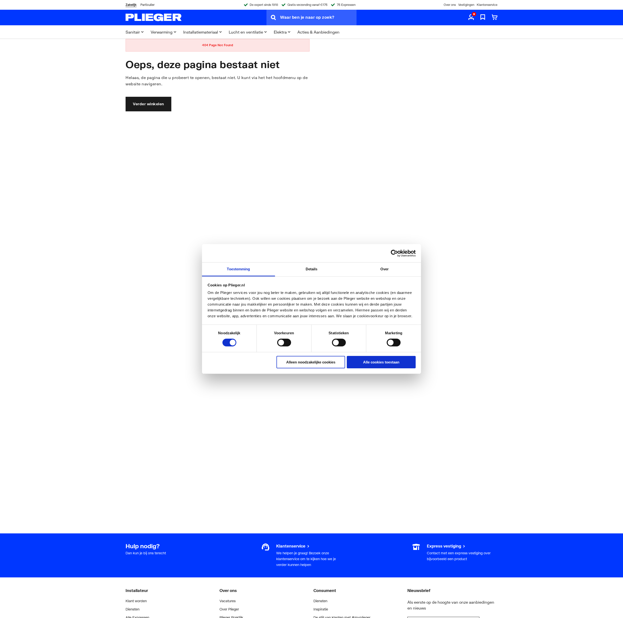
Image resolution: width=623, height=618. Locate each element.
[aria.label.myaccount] (471, 17)
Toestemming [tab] (238, 269)
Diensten (132, 609)
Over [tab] (384, 269)
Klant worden (136, 601)
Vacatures (228, 601)
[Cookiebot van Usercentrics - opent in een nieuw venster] (394, 253)
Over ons (450, 5)
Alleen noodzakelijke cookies (310, 362)
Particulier (147, 5)
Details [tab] (312, 269)
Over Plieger (229, 609)
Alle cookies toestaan (381, 362)
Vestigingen (466, 5)
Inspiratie (320, 609)
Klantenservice (487, 5)
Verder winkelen (148, 104)
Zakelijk (131, 5)
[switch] (284, 342)
